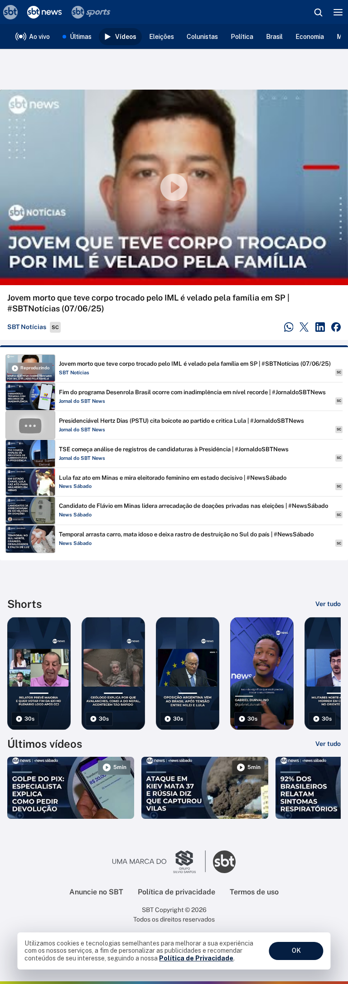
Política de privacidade (176, 892)
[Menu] (338, 12)
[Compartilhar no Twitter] (304, 327)
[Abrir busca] (318, 12)
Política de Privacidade (196, 958)
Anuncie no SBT (96, 892)
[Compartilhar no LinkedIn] (320, 327)
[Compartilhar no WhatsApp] (289, 327)
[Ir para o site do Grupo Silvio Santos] (159, 861)
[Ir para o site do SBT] (224, 861)
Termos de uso (254, 892)
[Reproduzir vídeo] (174, 187)
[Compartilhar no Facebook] (336, 327)
